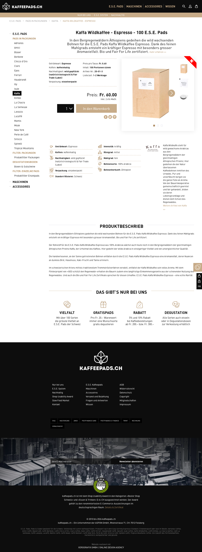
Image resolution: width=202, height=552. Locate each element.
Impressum (125, 404)
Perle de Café (21, 134)
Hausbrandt (20, 79)
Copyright (124, 396)
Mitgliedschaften (128, 400)
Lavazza (18, 111)
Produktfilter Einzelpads (26, 175)
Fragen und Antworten (97, 400)
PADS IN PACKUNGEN (24, 38)
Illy (15, 84)
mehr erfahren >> (157, 51)
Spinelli (18, 143)
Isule (16, 88)
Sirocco (18, 139)
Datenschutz (126, 392)
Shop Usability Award (62, 396)
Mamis (17, 120)
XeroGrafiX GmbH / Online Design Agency (101, 547)
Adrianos (18, 43)
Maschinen (91, 388)
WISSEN (170, 6)
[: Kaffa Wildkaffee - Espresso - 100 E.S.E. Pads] (183, 68)
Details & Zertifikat (114, 507)
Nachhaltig (57, 392)
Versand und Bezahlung (97, 396)
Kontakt (56, 404)
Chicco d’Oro (20, 61)
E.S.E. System (58, 388)
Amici (17, 47)
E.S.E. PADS (116, 6)
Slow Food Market (60, 400)
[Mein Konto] (190, 6)
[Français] (197, 286)
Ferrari (18, 75)
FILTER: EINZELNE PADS (26, 171)
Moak (17, 125)
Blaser (17, 52)
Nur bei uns (58, 384)
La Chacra (19, 102)
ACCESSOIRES (153, 6)
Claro (17, 65)
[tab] (184, 6)
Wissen (89, 404)
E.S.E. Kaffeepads (94, 384)
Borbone (18, 56)
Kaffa (17, 93)
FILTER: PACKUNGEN (24, 152)
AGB (122, 384)
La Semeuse (20, 107)
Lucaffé (18, 116)
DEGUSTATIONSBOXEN (25, 162)
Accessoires (92, 392)
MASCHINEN (134, 6)
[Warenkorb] (196, 6)
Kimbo (17, 97)
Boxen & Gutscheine (24, 166)
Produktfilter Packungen (26, 157)
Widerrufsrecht (127, 388)
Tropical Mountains (24, 148)
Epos (16, 70)
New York (19, 129)
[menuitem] (116, 6)
